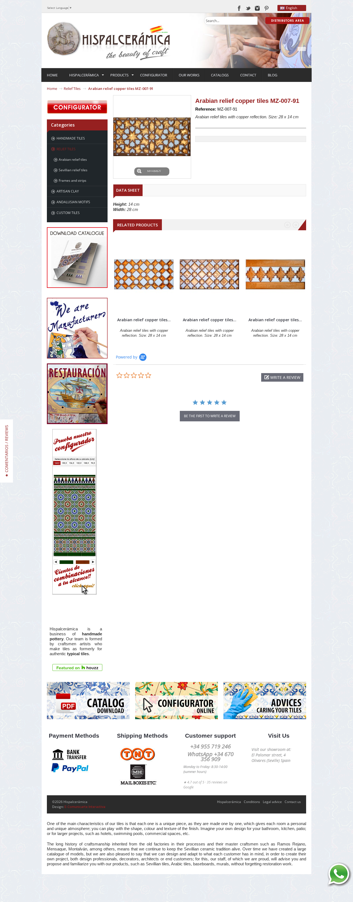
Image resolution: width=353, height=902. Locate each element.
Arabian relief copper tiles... (144, 319)
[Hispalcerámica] (109, 40)
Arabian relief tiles (73, 159)
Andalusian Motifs (73, 202)
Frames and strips (72, 180)
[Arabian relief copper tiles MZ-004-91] (275, 274)
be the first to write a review (210, 416)
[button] (282, 377)
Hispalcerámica (229, 801)
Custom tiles (68, 212)
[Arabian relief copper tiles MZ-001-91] (209, 274)
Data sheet (128, 190)
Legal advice (272, 801)
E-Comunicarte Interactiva (85, 806)
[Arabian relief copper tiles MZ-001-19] (144, 274)
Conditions (252, 801)
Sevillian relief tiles (73, 170)
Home (52, 88)
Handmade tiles (71, 138)
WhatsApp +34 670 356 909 (211, 756)
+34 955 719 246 (210, 746)
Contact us (293, 801)
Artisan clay (68, 191)
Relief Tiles (72, 88)
